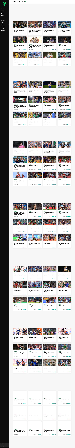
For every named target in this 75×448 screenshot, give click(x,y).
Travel (2, 11)
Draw (2, 13)
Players (3, 17)
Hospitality (3, 30)
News (2, 8)
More (2, 24)
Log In (4, 446)
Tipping (3, 22)
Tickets (2, 28)
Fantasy (3, 20)
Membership (3, 26)
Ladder (2, 15)
